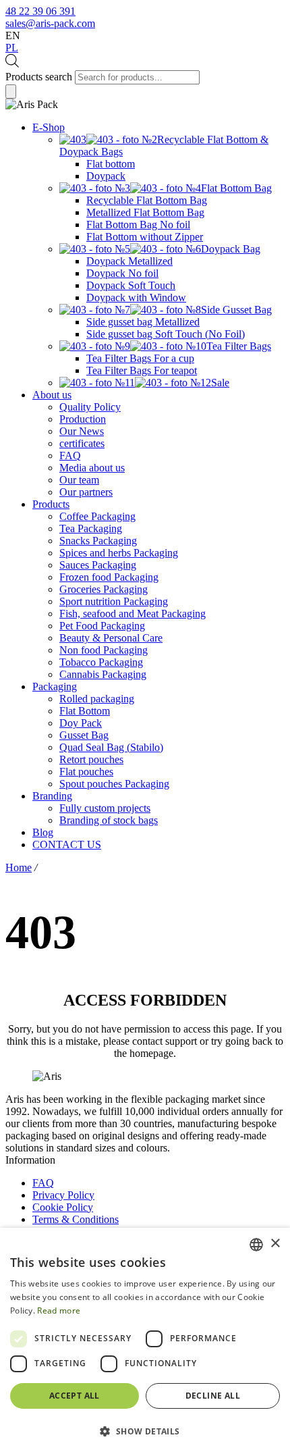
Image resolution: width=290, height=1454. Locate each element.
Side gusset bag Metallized (143, 322)
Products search (38, 76)
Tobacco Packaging (101, 662)
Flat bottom (110, 164)
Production (82, 419)
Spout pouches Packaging (114, 783)
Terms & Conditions (75, 1219)
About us (51, 394)
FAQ (70, 455)
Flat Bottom (84, 711)
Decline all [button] (212, 1395)
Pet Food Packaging (102, 625)
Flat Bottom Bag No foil (138, 224)
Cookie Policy (62, 1207)
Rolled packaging (96, 698)
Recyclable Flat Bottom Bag (146, 200)
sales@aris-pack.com (50, 23)
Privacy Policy (63, 1195)
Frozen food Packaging (108, 577)
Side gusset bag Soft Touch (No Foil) (165, 334)
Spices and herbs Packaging (118, 553)
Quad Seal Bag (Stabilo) (111, 747)
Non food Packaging (103, 650)
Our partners (86, 492)
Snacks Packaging (98, 540)
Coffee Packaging (97, 516)
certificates (82, 443)
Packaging (54, 686)
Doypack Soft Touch (130, 285)
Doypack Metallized (129, 261)
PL (11, 47)
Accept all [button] (74, 1395)
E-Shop (48, 127)
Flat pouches (86, 771)
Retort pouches (91, 759)
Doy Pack (80, 723)
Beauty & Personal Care (111, 638)
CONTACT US (66, 844)
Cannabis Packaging (102, 674)
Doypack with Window (136, 297)
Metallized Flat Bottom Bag (145, 212)
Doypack (105, 176)
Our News (81, 431)
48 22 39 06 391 (40, 11)
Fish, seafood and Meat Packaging (132, 613)
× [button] (275, 1244)
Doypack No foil (122, 273)
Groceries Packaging (103, 589)
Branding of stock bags (108, 820)
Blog (42, 832)
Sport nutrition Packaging (113, 601)
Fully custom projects (104, 808)
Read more (58, 1310)
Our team (79, 480)
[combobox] (256, 1244)
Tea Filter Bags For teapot (141, 370)
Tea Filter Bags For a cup (140, 358)
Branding (52, 796)
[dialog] (145, 1341)
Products (50, 504)
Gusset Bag (84, 735)
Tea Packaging (90, 528)
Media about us (92, 467)
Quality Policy (90, 407)
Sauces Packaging (97, 565)
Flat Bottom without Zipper (144, 236)
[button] (145, 1430)
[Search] (10, 91)
